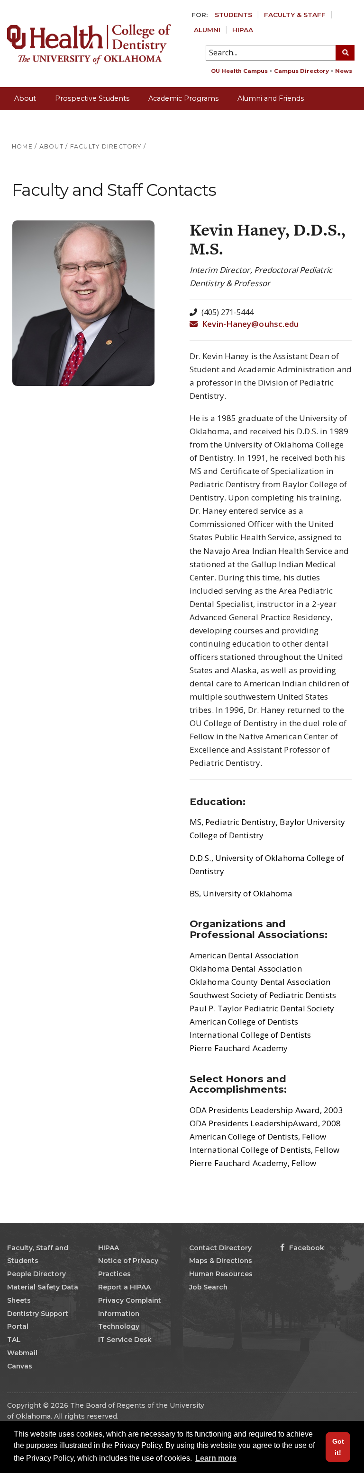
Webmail (22, 1353)
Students (233, 14)
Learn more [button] (216, 1458)
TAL (14, 1339)
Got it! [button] (338, 1447)
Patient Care (118, 121)
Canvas (19, 1366)
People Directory (36, 1274)
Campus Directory (301, 71)
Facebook (305, 1248)
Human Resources (221, 1274)
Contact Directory (220, 1248)
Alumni (207, 30)
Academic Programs (183, 98)
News (343, 71)
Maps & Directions (220, 1260)
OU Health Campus (239, 71)
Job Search (208, 1287)
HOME (22, 146)
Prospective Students (92, 98)
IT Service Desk (125, 1339)
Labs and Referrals (46, 121)
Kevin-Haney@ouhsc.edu (249, 323)
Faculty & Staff (295, 14)
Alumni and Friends (270, 98)
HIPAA (242, 30)
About (25, 98)
